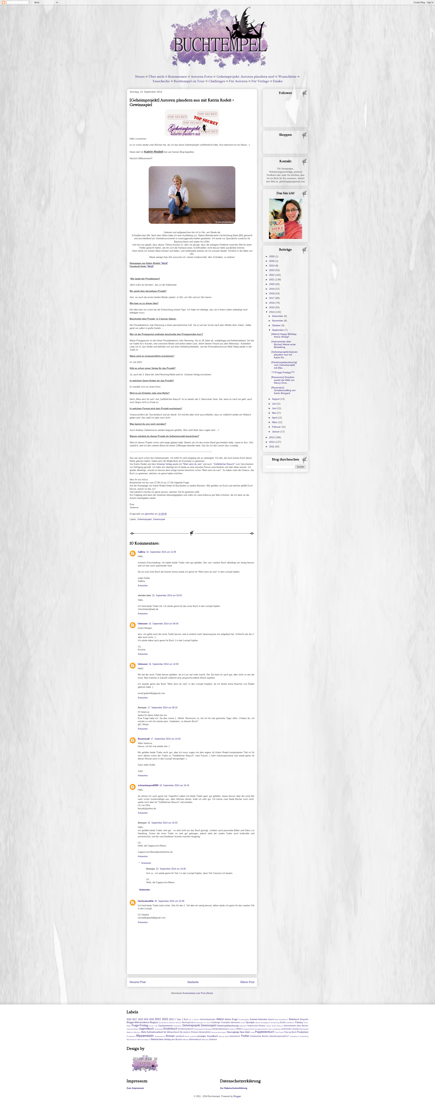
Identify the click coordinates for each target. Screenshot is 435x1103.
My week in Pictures (189, 1032)
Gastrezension (165, 1025)
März (275, 422)
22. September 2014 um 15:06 (171, 869)
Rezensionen (177, 76)
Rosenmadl (144, 739)
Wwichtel (205, 1039)
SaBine (141, 552)
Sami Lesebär (190, 1036)
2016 (272, 302)
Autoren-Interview (258, 1019)
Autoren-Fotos (201, 76)
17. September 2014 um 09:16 (162, 707)
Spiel (227, 1036)
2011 (272, 446)
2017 (272, 298)
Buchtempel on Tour (189, 81)
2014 (272, 312)
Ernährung (275, 1022)
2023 (272, 270)
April (274, 417)
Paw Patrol (279, 1032)
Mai (274, 413)
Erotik (282, 1022)
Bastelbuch (283, 1019)
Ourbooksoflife (145, 901)
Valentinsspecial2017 (279, 1036)
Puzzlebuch (131, 1036)
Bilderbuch (294, 1019)
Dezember (278, 316)
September (278, 330)
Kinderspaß (198, 1029)
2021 (272, 279)
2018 (272, 293)
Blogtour (154, 1022)
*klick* (164, 263)
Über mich (156, 76)
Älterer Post (247, 982)
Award (271, 1019)
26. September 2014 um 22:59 (169, 901)
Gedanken (177, 1026)
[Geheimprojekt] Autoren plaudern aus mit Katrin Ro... (284, 355)
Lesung (294, 1029)
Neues (140, 76)
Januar (276, 431)
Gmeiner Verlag (164, 464)
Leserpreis (276, 1029)
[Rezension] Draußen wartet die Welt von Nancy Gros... (282, 380)
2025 (272, 261)
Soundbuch (212, 1036)
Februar (276, 426)
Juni (274, 408)
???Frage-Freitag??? (282, 372)
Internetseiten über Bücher (296, 1026)
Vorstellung (304, 1036)
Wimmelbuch (195, 1039)
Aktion (220, 1019)
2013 (272, 437)
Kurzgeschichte (248, 1029)
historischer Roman (256, 1026)
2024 (272, 265)
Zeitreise (213, 1039)
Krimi (239, 1029)
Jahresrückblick (132, 1029)
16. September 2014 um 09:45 (163, 623)
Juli (274, 403)
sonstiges (201, 1036)
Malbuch (130, 1032)
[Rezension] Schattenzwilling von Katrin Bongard (283, 390)
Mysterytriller (205, 1032)
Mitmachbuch (173, 1032)
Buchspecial (188, 1022)
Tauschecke (161, 81)
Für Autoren (238, 81)
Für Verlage (260, 81)
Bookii (161, 1022)
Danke (278, 81)
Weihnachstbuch (143, 1039)
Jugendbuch (146, 1028)
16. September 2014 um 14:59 (163, 664)
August (276, 399)
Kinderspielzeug (220, 1029)
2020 (272, 284)
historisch (243, 1026)
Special (221, 1036)
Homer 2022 (271, 1026)
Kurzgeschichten (261, 1029)
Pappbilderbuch (264, 1031)
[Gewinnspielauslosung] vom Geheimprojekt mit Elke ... (284, 365)
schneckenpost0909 (148, 785)
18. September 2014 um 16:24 (174, 785)
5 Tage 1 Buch (181, 1019)
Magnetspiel (303, 1029)
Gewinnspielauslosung (228, 1025)
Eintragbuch (265, 1022)
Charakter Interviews (230, 1022)
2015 (272, 307)
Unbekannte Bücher (259, 1036)
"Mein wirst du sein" (192, 464)
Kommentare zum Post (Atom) (198, 993)
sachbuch (180, 1036)
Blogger (237, 1096)
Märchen (137, 1032)
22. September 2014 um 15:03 (162, 822)
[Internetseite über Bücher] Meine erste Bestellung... (283, 344)
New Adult (245, 1032)
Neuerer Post (138, 982)
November (278, 320)
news (252, 1032)
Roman (170, 1036)
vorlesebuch (294, 1036)
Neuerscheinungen (218, 1032)
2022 (272, 275)
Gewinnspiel (159, 519)
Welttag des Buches (173, 1039)
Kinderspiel (207, 1029)
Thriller (245, 1036)
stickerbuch (235, 1036)
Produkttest (302, 1032)
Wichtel (186, 1039)
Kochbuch (232, 1029)
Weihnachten (157, 1039)
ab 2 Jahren (194, 1019)
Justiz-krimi (159, 1029)
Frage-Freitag (140, 1025)
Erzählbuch (290, 1022)
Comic (242, 1022)
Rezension (145, 1036)
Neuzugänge (233, 1032)
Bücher (178, 1022)
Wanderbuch (132, 1039)
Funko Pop (153, 1026)
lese (270, 1029)
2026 (272, 256)
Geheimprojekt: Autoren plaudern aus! (245, 76)
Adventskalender (207, 1019)
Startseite (193, 982)
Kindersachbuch (185, 1029)
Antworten (143, 585)
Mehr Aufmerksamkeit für (153, 1032)
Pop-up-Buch (290, 1032)
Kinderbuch (170, 1028)
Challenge (215, 1022)
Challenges (216, 81)
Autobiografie (243, 1019)
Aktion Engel (231, 1019)
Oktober (276, 325)
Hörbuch (279, 1026)
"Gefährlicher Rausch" (224, 464)
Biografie (304, 1019)
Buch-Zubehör (169, 1022)
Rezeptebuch (160, 1036)
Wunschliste (287, 76)
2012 (272, 442)
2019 (272, 288)
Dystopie (250, 1022)
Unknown (143, 623)
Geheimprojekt (144, 519)
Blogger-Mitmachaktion (138, 1022)
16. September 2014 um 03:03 (167, 595)
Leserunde (286, 1029)
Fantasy (299, 1022)
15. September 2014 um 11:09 (161, 552)
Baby (276, 1019)
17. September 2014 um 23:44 (165, 739)
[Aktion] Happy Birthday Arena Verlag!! (284, 335)
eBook (257, 1022)
